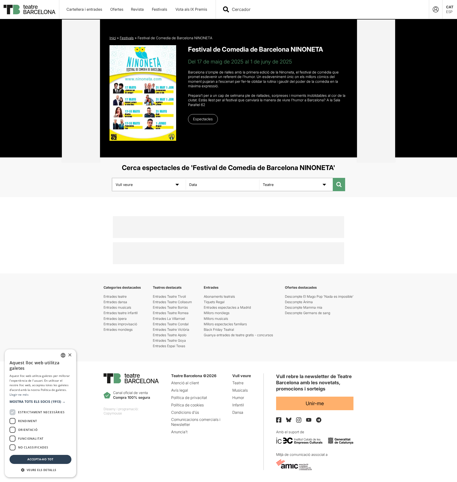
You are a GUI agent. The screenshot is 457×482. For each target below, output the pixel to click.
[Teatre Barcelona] (29, 9)
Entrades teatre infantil (121, 313)
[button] (40, 401)
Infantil (238, 405)
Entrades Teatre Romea (171, 313)
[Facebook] (278, 420)
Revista (137, 9)
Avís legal (179, 390)
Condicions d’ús (185, 412)
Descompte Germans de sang (307, 313)
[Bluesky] (288, 420)
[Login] (436, 9)
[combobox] (326, 9)
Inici (112, 38)
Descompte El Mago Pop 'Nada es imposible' (319, 296)
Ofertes (116, 9)
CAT (449, 7)
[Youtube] (308, 420)
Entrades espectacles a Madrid (227, 307)
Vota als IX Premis (191, 9)
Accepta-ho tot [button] (40, 459)
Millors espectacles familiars (225, 324)
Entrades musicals (117, 307)
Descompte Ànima (299, 302)
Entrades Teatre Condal (171, 324)
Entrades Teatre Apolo (169, 335)
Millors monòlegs (216, 313)
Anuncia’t (179, 431)
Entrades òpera (115, 318)
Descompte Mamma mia (303, 307)
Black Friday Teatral (219, 329)
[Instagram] (298, 420)
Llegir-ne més (19, 395)
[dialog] (40, 413)
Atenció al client (185, 382)
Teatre (237, 382)
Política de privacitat (189, 397)
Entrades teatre (115, 296)
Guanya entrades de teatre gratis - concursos (238, 335)
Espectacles (203, 119)
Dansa (237, 412)
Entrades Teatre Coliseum (172, 302)
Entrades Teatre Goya (169, 340)
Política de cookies (187, 405)
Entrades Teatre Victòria (171, 329)
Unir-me (315, 403)
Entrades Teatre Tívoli (169, 296)
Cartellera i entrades (84, 9)
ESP (449, 12)
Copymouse (113, 413)
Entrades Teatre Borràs (170, 307)
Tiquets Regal (214, 302)
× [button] (69, 355)
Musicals (240, 390)
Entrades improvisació (120, 324)
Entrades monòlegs (118, 329)
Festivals (159, 9)
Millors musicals (216, 318)
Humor (238, 397)
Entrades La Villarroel (169, 318)
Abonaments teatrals (219, 296)
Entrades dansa (115, 302)
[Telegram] (318, 420)
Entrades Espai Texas (169, 346)
